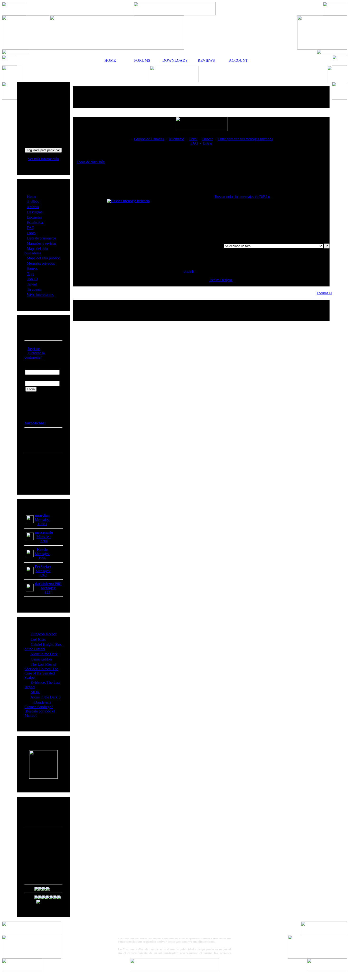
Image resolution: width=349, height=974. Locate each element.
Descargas (34, 212)
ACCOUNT (238, 60)
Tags (30, 274)
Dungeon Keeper (44, 634)
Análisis (33, 202)
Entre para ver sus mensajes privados (245, 139)
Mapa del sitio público (43, 258)
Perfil (193, 139)
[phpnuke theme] (174, 971)
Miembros (176, 139)
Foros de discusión (91, 162)
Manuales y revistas (41, 243)
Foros (31, 233)
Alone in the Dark (43, 654)
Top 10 (32, 279)
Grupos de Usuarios (149, 139)
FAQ (30, 228)
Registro (34, 349)
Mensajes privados (41, 263)
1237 (48, 592)
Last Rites (38, 639)
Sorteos (32, 269)
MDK (35, 692)
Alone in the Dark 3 (45, 697)
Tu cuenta (34, 289)
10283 (42, 524)
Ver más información (43, 159)
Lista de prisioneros (41, 238)
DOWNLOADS (174, 60)
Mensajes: (42, 520)
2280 (44, 541)
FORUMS (142, 60)
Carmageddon (41, 659)
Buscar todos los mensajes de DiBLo (242, 197)
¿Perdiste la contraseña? (34, 355)
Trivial (32, 284)
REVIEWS (206, 60)
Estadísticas (35, 222)
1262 (43, 575)
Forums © (324, 293)
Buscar (207, 139)
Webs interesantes (40, 295)
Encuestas (34, 217)
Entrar (207, 143)
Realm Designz (220, 280)
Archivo (33, 207)
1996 (42, 558)
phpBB (189, 271)
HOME (110, 60)
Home (31, 196)
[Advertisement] (201, 97)
